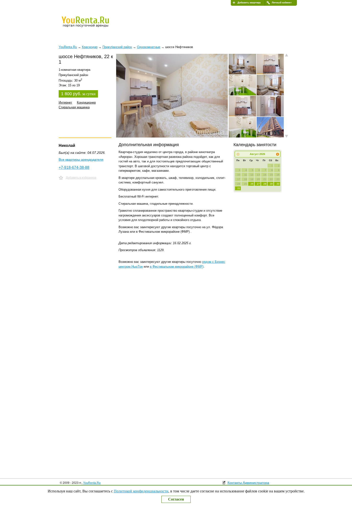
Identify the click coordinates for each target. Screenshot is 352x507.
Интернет (65, 102)
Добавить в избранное (81, 177)
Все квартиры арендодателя (81, 159)
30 (278, 183)
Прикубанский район (117, 47)
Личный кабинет (282, 2)
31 (238, 188)
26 (251, 183)
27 (258, 183)
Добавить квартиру (249, 2)
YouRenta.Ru (92, 483)
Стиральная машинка (74, 107)
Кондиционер (86, 102)
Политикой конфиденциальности (141, 491)
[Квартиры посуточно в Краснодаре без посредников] (93, 25)
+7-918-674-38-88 (74, 167)
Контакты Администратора (248, 483)
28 (264, 183)
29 (271, 183)
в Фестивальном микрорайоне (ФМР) (177, 266)
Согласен (176, 499)
